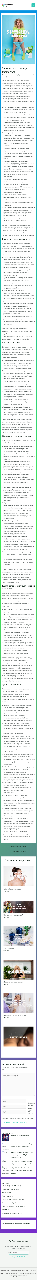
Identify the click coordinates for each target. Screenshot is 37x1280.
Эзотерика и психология (10, 1213)
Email (10, 1252)
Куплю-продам (7, 1193)
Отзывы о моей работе (10, 1203)
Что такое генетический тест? (20, 1135)
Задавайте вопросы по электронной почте (16, 1223)
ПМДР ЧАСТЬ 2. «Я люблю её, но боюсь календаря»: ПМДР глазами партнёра (21, 1170)
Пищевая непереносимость (13, 982)
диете (30, 689)
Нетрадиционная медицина (11, 1199)
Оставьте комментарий (9, 75)
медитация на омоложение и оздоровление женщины (14, 889)
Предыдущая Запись (18, 846)
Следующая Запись (19, 851)
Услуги (4, 1210)
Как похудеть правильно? (13, 915)
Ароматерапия (9, 948)
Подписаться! (18, 1257)
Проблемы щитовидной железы (15, 1015)
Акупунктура (8, 1049)
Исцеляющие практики (10, 1186)
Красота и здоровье (24, 75)
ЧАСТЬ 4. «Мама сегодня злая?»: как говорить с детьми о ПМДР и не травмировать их (22, 1154)
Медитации (6, 1196)
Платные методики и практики (12, 1206)
